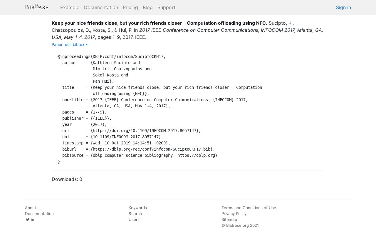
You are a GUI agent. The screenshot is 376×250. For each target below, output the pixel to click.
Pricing (130, 7)
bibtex (79, 44)
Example (69, 7)
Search (135, 213)
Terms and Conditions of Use (248, 207)
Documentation (101, 7)
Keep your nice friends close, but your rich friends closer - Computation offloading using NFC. (159, 23)
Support (166, 7)
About (30, 207)
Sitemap (229, 219)
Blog (148, 7)
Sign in (343, 7)
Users (134, 219)
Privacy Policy (233, 213)
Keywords (138, 207)
